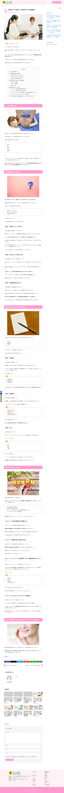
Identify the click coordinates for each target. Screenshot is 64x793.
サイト (7, 752)
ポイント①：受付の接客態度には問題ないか (19, 88)
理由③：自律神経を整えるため (17, 78)
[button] (7, 661)
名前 (7, 745)
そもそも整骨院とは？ (14, 71)
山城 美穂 (9, 681)
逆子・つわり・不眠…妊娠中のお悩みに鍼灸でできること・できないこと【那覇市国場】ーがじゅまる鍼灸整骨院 (54, 31)
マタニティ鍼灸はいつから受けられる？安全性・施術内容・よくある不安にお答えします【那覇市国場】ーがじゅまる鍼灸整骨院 (54, 35)
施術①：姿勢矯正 (15, 81)
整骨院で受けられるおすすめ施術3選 (17, 80)
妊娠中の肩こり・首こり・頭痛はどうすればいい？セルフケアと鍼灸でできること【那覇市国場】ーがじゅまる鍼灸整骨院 (54, 26)
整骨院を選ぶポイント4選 (14, 87)
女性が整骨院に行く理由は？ (15, 73)
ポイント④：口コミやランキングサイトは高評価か (20, 94)
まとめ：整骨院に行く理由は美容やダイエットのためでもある (21, 96)
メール (7, 748)
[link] (16, 677)
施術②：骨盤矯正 (15, 83)
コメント (7, 731)
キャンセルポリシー (29, 789)
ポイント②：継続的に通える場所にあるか (19, 90)
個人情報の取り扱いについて (37, 789)
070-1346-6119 (15, 777)
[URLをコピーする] (39, 661)
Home (24, 789)
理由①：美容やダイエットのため (17, 74)
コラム (6, 656)
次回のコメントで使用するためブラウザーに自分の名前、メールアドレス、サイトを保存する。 (22, 756)
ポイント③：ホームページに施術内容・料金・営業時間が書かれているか (24, 92)
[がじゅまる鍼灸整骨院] (7, 2)
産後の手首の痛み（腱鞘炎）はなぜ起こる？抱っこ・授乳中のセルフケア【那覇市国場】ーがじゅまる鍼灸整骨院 (54, 16)
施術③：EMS (14, 85)
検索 (59, 8)
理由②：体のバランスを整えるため (18, 76)
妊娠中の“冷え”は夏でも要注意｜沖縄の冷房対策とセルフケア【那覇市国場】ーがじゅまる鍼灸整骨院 (54, 21)
